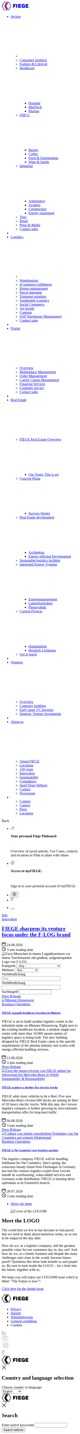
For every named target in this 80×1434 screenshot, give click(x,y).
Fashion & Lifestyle (33, 64)
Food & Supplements (43, 158)
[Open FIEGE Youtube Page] (5, 1339)
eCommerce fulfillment (36, 284)
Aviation (34, 205)
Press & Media (30, 225)
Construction (37, 209)
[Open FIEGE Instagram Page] (6, 1348)
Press (23, 809)
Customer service (32, 388)
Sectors (16, 16)
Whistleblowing (22, 1317)
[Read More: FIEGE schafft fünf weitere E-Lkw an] (40, 1075)
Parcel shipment (31, 292)
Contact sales (29, 229)
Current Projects (31, 611)
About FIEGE (30, 761)
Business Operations (16, 1004)
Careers (25, 805)
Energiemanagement (42, 599)
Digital (15, 328)
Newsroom (27, 793)
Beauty (33, 150)
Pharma (33, 111)
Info (5, 915)
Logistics (17, 237)
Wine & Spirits (38, 162)
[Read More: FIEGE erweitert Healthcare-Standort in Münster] (18, 1000)
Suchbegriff (10, 992)
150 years (26, 769)
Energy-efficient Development (49, 556)
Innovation (27, 773)
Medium (8, 970)
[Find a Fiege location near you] (12, 900)
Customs (26, 312)
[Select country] (14, 894)
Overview (27, 368)
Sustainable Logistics (34, 300)
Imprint (16, 1313)
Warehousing (29, 280)
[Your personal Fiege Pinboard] (12, 828)
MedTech (35, 107)
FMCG (25, 115)
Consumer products (33, 60)
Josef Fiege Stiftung (33, 785)
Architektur (36, 552)
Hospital (34, 103)
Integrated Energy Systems (38, 564)
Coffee (33, 154)
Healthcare (27, 68)
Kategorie (9, 966)
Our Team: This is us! (43, 474)
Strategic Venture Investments (40, 714)
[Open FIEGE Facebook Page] (3, 1354)
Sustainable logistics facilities (40, 560)
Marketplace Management (38, 372)
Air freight (27, 308)
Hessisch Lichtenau (42, 650)
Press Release (11, 996)
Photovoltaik (37, 607)
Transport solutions (33, 296)
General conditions (24, 1321)
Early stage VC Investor (36, 710)
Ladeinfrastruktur (40, 603)
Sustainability (29, 777)
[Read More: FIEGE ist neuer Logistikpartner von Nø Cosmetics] (40, 1137)
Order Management (33, 376)
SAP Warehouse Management (41, 316)
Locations (26, 765)
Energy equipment (41, 213)
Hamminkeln (37, 646)
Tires (23, 217)
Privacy (16, 1309)
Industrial (26, 166)
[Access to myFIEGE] (12, 863)
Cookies (16, 1325)
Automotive (36, 201)
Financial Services (32, 384)
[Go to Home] (15, 9)
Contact (25, 789)
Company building (33, 706)
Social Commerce (32, 304)
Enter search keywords (18, 1425)
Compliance (28, 781)
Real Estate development (37, 517)
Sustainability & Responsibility (23, 1079)
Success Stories (39, 513)
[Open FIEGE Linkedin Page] (4, 1334)
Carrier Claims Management (39, 380)
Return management (34, 288)
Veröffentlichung (13, 974)
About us (17, 722)
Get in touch (28, 654)
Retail (24, 221)
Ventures (17, 662)
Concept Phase (30, 478)
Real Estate (18, 400)
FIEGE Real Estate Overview (40, 439)
